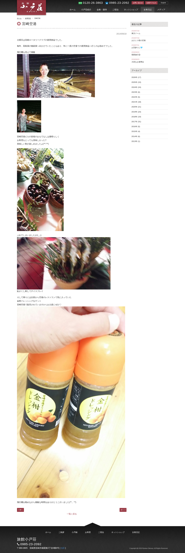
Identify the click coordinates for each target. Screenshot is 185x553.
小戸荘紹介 (86, 10)
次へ (122, 510)
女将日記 (148, 10)
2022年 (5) (136, 97)
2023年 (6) (136, 92)
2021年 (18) (136, 102)
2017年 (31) (136, 122)
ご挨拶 (61, 532)
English (163, 3)
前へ (21, 510)
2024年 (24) (136, 87)
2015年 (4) (136, 131)
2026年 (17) (136, 77)
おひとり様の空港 (139, 39)
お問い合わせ (138, 3)
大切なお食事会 (138, 60)
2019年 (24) (136, 112)
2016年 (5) (136, 126)
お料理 (88, 532)
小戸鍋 (74, 532)
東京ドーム (136, 32)
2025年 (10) (136, 82)
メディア (161, 10)
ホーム (73, 10)
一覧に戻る (72, 514)
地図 (63, 548)
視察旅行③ (136, 53)
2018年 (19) (136, 117)
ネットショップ (131, 10)
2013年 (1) (136, 141)
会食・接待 (102, 10)
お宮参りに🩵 (137, 46)
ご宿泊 (115, 10)
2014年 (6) (136, 136)
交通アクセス (151, 3)
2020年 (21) (136, 107)
